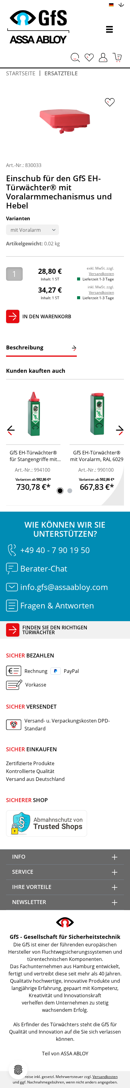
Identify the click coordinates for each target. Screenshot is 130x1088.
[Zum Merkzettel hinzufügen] (110, 102)
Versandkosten (101, 273)
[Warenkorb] (117, 57)
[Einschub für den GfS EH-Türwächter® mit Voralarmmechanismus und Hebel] (65, 123)
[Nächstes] (119, 431)
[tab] (41, 348)
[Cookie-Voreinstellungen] (18, 1070)
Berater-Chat (43, 568)
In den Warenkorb (46, 316)
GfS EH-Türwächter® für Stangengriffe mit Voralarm (33, 456)
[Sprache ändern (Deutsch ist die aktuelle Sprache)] (116, 4)
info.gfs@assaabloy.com (64, 587)
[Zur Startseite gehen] (49, 26)
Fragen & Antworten (57, 605)
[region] (65, 123)
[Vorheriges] (10, 431)
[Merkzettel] (89, 57)
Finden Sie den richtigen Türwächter (54, 630)
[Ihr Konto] (103, 57)
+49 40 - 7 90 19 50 (55, 550)
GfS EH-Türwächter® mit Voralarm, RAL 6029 (96, 456)
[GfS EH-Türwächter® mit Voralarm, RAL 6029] (97, 414)
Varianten (18, 218)
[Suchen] (75, 57)
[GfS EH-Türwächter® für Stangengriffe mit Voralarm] (33, 414)
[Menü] (109, 29)
